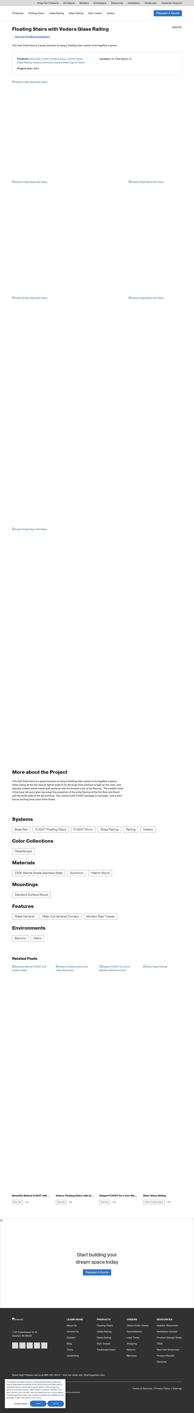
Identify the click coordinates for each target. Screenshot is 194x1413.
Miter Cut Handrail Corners (60, 916)
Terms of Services (142, 1388)
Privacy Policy (36, 1398)
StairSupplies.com (94, 1375)
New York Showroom (168, 1349)
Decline (55, 1403)
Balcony (20, 938)
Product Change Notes (169, 1337)
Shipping (132, 1343)
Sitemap (177, 1388)
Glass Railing (76, 13)
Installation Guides (167, 1331)
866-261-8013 (52, 1375)
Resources (117, 3)
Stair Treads (95, 13)
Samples (162, 1361)
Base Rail (35, 59)
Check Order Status (138, 1325)
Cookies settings (20, 1403)
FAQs (160, 1343)
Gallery (111, 13)
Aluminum (77, 873)
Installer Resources (167, 1325)
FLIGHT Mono (75, 59)
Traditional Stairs (106, 1349)
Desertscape (23, 851)
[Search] (139, 13)
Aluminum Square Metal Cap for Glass (63, 62)
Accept (38, 1403)
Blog (69, 1343)
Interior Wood (100, 873)
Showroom (151, 3)
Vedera (37, 62)
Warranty (132, 1355)
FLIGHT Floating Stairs (54, 59)
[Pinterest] (37, 1345)
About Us (72, 1325)
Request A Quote (167, 13)
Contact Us (73, 1331)
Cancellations (134, 1331)
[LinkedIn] (44, 1345)
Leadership (73, 1355)
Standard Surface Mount (31, 895)
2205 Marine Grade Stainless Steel (38, 873)
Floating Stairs (36, 13)
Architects (69, 3)
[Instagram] (22, 1345)
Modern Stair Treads (100, 916)
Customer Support (171, 3)
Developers (100, 3)
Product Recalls (165, 1355)
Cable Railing (56, 13)
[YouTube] (30, 1345)
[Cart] (146, 13)
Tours (70, 1349)
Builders (84, 3)
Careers (71, 1337)
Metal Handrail (25, 916)
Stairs (37, 938)
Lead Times (133, 1337)
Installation (134, 3)
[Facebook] (15, 1345)
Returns (131, 1349)
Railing (130, 829)
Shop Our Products (48, 3)
